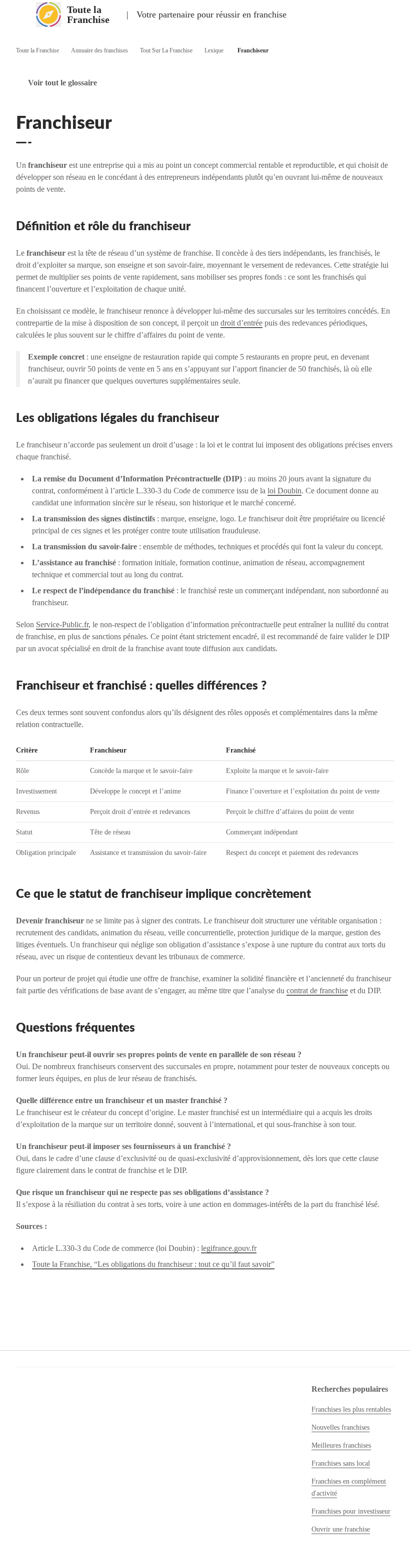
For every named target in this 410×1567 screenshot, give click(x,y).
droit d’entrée (241, 323)
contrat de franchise (317, 990)
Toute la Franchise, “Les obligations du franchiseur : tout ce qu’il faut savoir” (153, 1264)
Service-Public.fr (62, 624)
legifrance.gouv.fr (228, 1248)
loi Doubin (285, 490)
